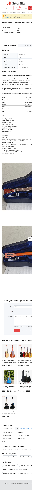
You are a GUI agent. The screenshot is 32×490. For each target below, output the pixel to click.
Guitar (23, 12)
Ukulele (20, 432)
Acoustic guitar (22, 438)
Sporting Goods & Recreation (13, 12)
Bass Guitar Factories (9, 469)
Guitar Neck (23, 474)
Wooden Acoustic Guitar (10, 457)
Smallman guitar (6, 438)
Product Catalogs (27, 428)
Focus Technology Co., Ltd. (22, 483)
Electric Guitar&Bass (23, 435)
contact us (7, 17)
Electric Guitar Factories (9, 465)
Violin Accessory (6, 435)
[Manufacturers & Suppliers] (16, 3)
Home (3, 12)
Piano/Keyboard (6, 432)
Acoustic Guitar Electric (9, 474)
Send (17, 331)
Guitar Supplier (23, 469)
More (3, 477)
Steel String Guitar (25, 457)
